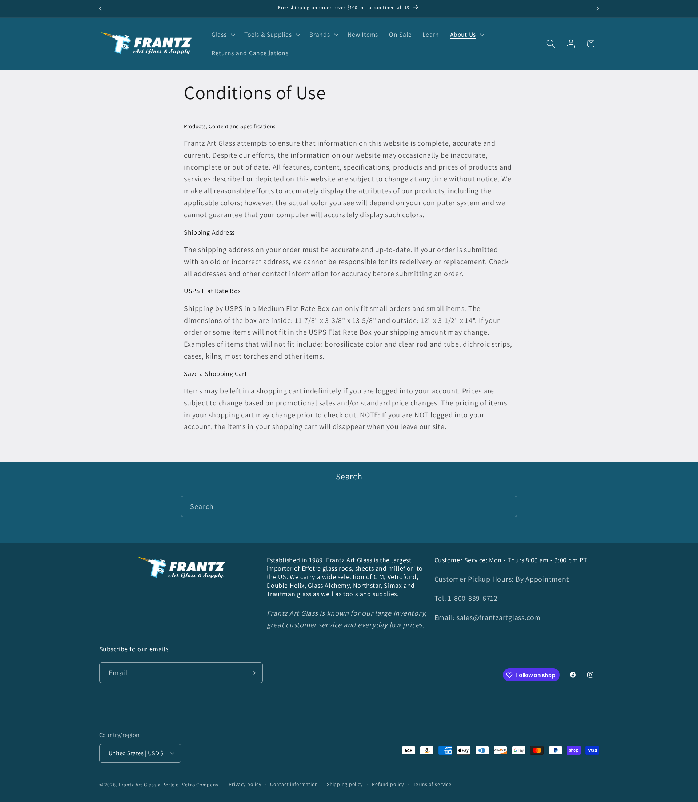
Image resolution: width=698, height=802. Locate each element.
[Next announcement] (598, 8)
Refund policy (388, 784)
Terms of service (432, 784)
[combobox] (349, 506)
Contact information (294, 784)
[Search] (507, 506)
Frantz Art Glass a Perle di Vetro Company (168, 785)
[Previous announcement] (100, 8)
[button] (222, 34)
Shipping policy (345, 784)
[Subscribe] (252, 672)
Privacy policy (245, 784)
